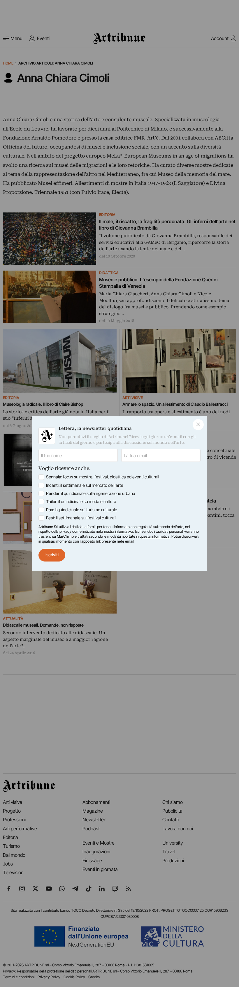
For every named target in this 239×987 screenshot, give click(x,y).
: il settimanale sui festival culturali (81, 518)
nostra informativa (118, 531)
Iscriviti (52, 554)
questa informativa (155, 536)
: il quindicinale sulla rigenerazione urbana (90, 493)
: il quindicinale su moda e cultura (81, 501)
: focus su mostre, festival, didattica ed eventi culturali (102, 477)
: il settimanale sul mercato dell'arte (84, 485)
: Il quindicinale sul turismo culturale (81, 509)
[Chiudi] (198, 424)
